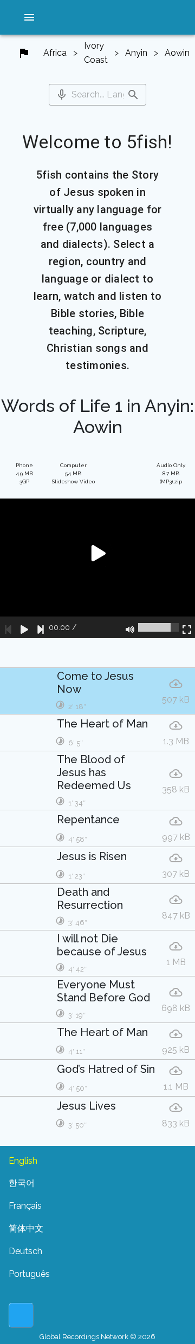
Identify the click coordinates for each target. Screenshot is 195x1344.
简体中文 (26, 1228)
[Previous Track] (8, 627)
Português (29, 1274)
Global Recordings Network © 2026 (97, 1337)
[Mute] (130, 627)
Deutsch (25, 1251)
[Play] (24, 627)
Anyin (136, 53)
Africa (55, 53)
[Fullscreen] (187, 627)
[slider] (158, 627)
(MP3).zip (171, 473)
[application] (97, 569)
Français (25, 1206)
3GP (24, 473)
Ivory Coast (96, 53)
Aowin (177, 53)
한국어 (22, 1183)
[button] (29, 17)
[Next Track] (40, 627)
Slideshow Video (73, 473)
